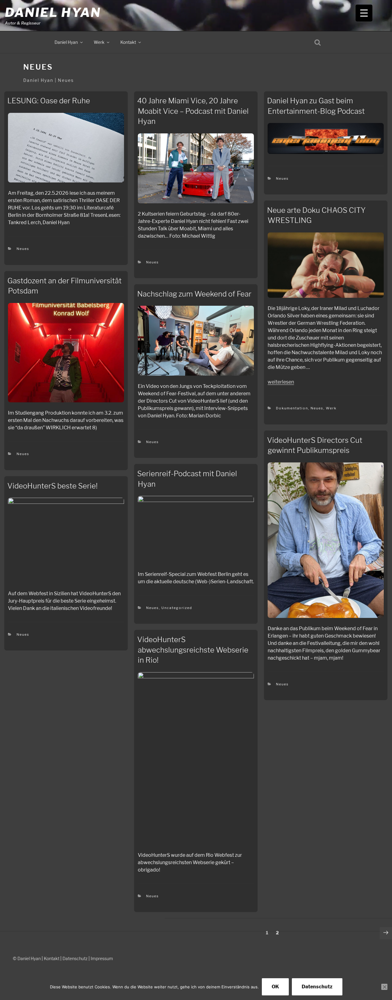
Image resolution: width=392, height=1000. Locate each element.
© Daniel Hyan (27, 958)
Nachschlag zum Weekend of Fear (194, 293)
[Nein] (384, 987)
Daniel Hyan (53, 12)
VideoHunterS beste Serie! (52, 485)
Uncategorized (176, 608)
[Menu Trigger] (364, 13)
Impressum (102, 958)
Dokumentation (292, 408)
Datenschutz (75, 958)
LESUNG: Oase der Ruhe (48, 100)
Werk (99, 42)
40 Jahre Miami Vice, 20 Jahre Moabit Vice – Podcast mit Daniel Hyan (193, 111)
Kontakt (128, 42)
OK (275, 987)
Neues (23, 249)
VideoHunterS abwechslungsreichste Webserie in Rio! (192, 650)
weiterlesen (281, 382)
